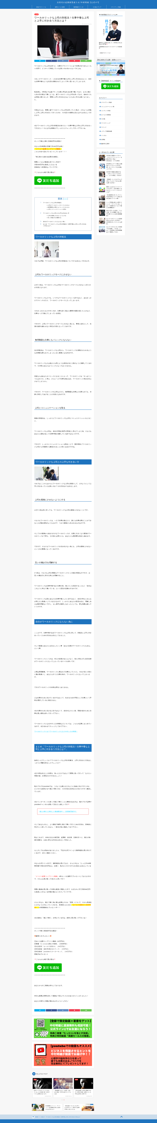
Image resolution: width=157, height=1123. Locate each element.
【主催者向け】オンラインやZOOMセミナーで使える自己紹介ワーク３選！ (114, 196)
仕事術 (103, 139)
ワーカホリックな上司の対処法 (52, 202)
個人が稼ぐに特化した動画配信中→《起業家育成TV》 (58, 811)
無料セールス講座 (60, 7)
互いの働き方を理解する (54, 217)
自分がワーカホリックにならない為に (54, 221)
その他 (36, 14)
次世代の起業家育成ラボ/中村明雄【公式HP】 (78, 2)
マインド (103, 127)
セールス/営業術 (106, 114)
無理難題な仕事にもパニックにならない (59, 207)
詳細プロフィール (41, 7)
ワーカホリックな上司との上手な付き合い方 (56, 213)
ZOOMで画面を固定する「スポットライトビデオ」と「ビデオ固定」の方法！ (114, 173)
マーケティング (105, 123)
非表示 (65, 199)
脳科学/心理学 (105, 143)
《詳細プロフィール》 (105, 53)
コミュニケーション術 (107, 106)
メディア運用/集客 (106, 131)
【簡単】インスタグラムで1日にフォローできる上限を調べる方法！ (114, 181)
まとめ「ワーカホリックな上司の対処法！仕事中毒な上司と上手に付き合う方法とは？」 (64, 225)
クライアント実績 (116, 7)
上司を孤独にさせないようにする (57, 215)
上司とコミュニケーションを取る (57, 209)
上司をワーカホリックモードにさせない (59, 205)
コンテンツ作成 (105, 110)
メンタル (103, 135)
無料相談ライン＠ (78, 7)
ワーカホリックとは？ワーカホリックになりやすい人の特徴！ (56, 731)
